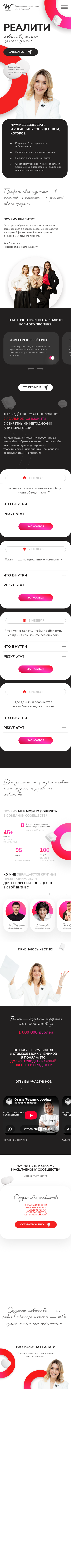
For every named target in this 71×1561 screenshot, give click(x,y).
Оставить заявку (32, 1224)
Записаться (35, 526)
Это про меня (32, 387)
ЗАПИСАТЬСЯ (17, 51)
